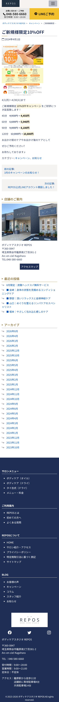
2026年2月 (12, 345)
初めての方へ (14, 517)
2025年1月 (12, 384)
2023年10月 (12, 447)
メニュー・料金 (15, 493)
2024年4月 (12, 418)
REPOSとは (13, 513)
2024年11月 (12, 394)
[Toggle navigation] (53, 3)
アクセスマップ (29, 266)
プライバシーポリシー (19, 552)
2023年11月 (12, 442)
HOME (10, 542)
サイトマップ (14, 562)
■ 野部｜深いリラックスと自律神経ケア (28, 298)
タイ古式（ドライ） (17, 488)
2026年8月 (12, 331)
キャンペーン (34, 23)
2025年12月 (12, 350)
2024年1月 (12, 433)
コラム (10, 591)
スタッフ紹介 (14, 596)
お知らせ (37, 158)
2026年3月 (12, 341)
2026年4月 (12, 336)
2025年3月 (12, 374)
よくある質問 (14, 522)
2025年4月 (12, 370)
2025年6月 (12, 360)
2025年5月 (12, 365)
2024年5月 (12, 413)
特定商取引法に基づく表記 (21, 557)
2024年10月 (12, 399)
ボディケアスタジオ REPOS (13, 23)
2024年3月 (12, 423)
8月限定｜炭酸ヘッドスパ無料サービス (27, 285)
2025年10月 (12, 355)
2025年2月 (12, 379)
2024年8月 (12, 408)
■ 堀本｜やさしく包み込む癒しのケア (27, 311)
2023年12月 (12, 437)
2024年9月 (12, 404)
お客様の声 (13, 582)
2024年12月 (12, 389)
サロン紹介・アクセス (19, 547)
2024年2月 (12, 428)
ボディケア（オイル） (19, 478)
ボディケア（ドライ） (19, 483)
